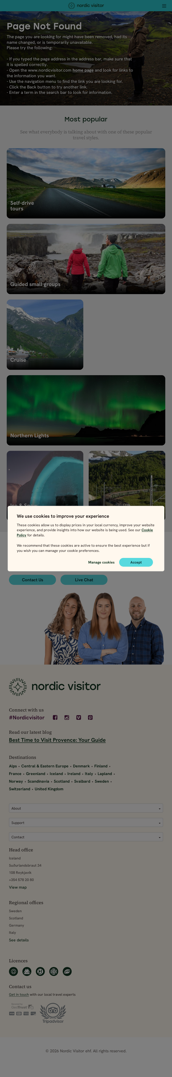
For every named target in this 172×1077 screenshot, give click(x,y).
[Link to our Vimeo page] (79, 717)
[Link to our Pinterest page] (90, 717)
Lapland (105, 773)
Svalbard (82, 781)
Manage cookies (101, 562)
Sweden (102, 781)
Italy (89, 773)
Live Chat (84, 580)
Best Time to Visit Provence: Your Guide (57, 739)
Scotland (62, 781)
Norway (16, 781)
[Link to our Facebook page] (55, 717)
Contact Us (32, 580)
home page (83, 70)
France (15, 773)
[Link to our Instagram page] (67, 717)
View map (18, 887)
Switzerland (19, 788)
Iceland (56, 773)
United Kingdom (49, 788)
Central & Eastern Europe (45, 766)
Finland (101, 766)
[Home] (86, 5)
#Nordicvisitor (27, 718)
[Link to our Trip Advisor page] (53, 1013)
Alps (13, 766)
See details (19, 940)
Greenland (35, 773)
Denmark (81, 766)
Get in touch (19, 994)
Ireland (73, 773)
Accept (136, 562)
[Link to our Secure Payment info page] (22, 1009)
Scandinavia (38, 781)
